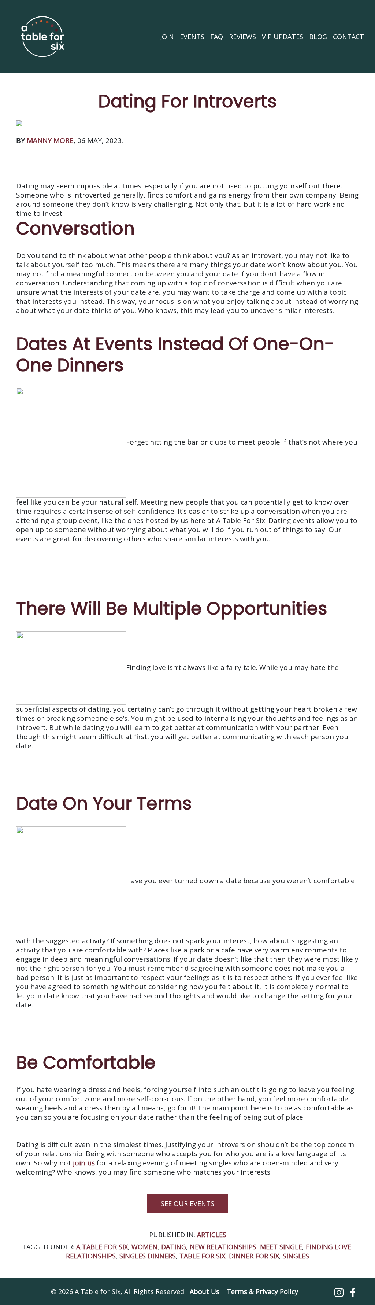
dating (173, 1246)
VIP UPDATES (282, 36)
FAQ (216, 36)
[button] (339, 1291)
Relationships (91, 1255)
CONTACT (348, 36)
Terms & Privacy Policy (262, 1291)
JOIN (167, 36)
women (144, 1246)
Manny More (50, 140)
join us (84, 1163)
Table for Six (202, 1255)
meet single (281, 1246)
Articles (211, 1234)
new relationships (223, 1246)
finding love (328, 1246)
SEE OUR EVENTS (187, 1203)
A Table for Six (102, 1246)
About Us (204, 1291)
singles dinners (147, 1255)
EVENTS (192, 36)
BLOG (318, 36)
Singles (296, 1255)
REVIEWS (242, 36)
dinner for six (254, 1255)
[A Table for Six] (42, 36)
